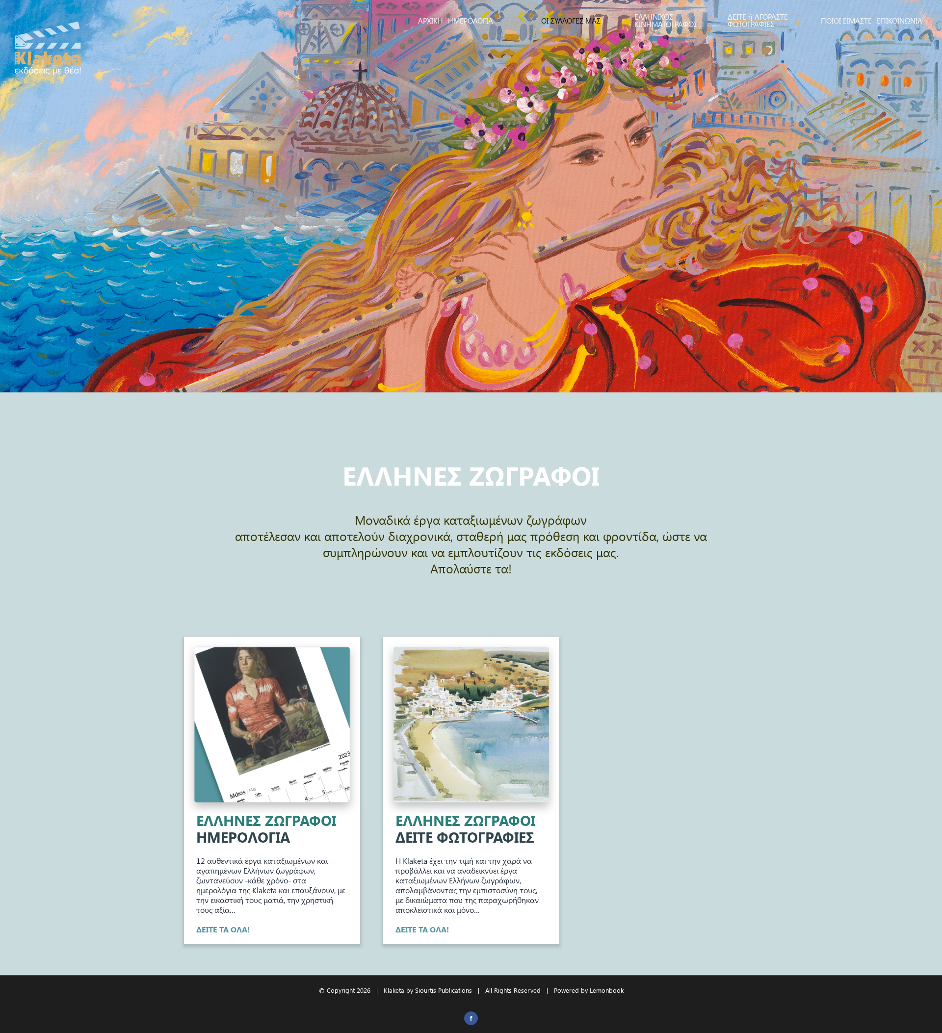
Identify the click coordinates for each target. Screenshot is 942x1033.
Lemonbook (607, 990)
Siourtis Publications (443, 990)
